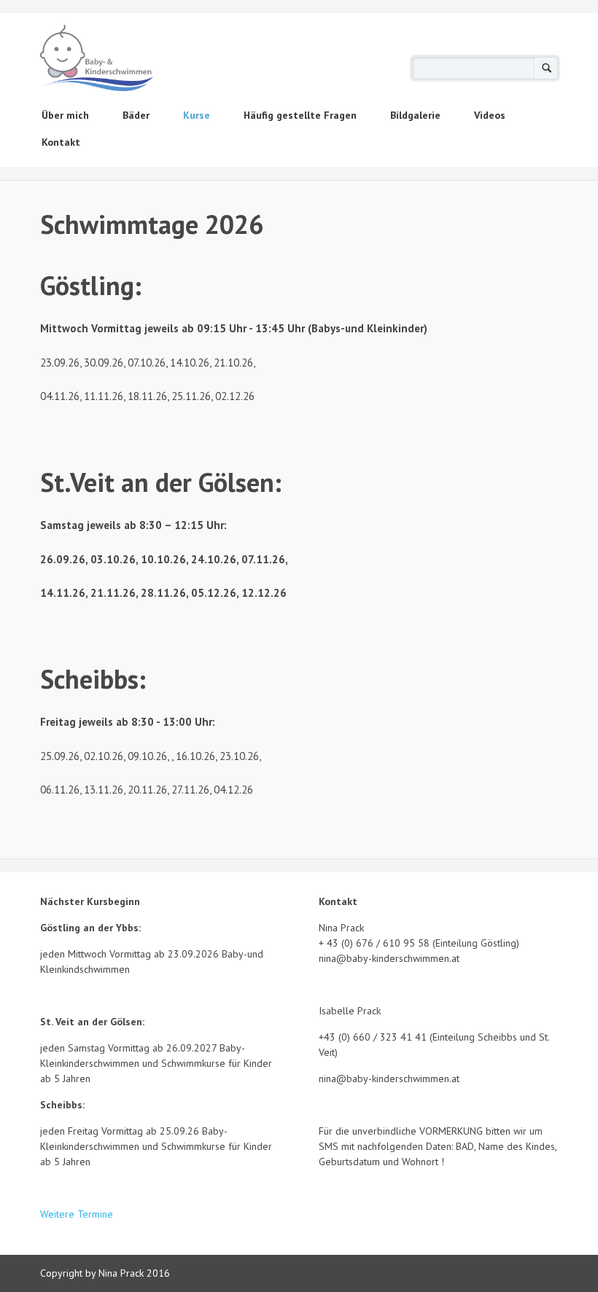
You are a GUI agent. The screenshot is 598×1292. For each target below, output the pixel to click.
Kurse (196, 115)
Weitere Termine (78, 1214)
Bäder (136, 115)
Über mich (65, 115)
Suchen (546, 68)
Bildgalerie (415, 115)
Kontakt (61, 142)
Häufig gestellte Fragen (300, 115)
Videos (489, 115)
